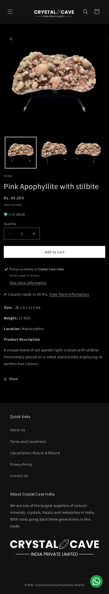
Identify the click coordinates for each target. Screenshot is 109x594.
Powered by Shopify (71, 585)
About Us (17, 430)
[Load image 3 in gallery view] (87, 152)
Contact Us (19, 475)
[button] (10, 11)
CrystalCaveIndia (46, 585)
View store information (28, 282)
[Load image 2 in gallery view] (54, 152)
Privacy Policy (21, 464)
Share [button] (13, 378)
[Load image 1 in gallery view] (20, 152)
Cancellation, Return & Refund (35, 453)
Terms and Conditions (28, 441)
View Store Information (69, 294)
